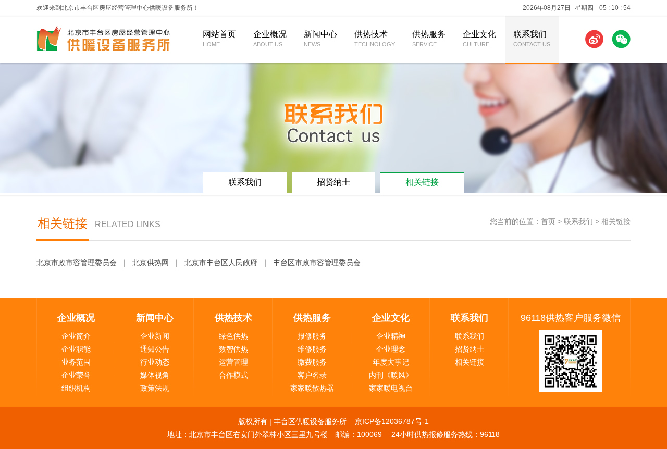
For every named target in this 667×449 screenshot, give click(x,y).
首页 (548, 221)
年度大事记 (391, 362)
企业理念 (390, 349)
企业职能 (76, 349)
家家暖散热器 (312, 388)
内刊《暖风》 (391, 375)
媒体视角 (154, 375)
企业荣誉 (76, 375)
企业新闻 (154, 336)
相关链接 (422, 182)
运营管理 (233, 362)
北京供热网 (150, 262)
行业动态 (154, 362)
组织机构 (76, 388)
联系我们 (245, 182)
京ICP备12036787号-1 (392, 421)
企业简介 (76, 336)
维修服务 (312, 349)
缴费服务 (312, 362)
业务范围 (76, 362)
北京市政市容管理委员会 (76, 262)
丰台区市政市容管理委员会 (317, 262)
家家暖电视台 (391, 388)
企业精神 (390, 336)
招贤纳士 (333, 182)
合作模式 (233, 375)
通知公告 (154, 349)
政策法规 (154, 388)
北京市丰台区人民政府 (220, 262)
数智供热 (233, 349)
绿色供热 (233, 336)
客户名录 (312, 375)
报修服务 (312, 336)
